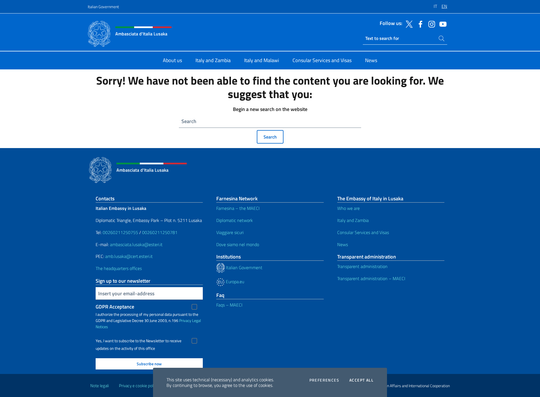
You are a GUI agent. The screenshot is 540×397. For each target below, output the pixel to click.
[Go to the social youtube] (441, 23)
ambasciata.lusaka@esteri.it (136, 244)
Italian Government (103, 7)
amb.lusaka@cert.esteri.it (129, 256)
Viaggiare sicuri (230, 232)
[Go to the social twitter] (407, 23)
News (342, 244)
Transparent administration (362, 266)
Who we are (348, 208)
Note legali (99, 385)
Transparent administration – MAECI (371, 278)
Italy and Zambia (353, 220)
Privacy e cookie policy (138, 385)
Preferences (324, 380)
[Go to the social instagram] (430, 23)
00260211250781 (159, 232)
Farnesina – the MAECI (238, 208)
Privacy (185, 320)
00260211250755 (120, 232)
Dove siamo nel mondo (237, 244)
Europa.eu (234, 281)
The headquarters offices (119, 268)
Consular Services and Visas (363, 232)
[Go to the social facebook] (419, 23)
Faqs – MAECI (229, 304)
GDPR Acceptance (115, 306)
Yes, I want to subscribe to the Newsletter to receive (138, 341)
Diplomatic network (234, 220)
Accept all (361, 380)
